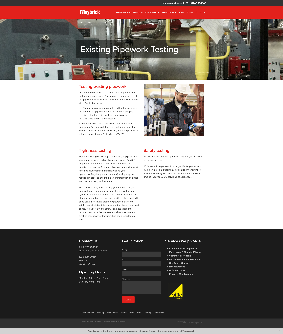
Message (126, 279)
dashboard (98, 321)
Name (124, 250)
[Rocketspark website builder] (189, 322)
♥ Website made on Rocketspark (115, 321)
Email (124, 269)
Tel (123, 260)
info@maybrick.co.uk (173, 3)
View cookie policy (189, 331)
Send (128, 299)
